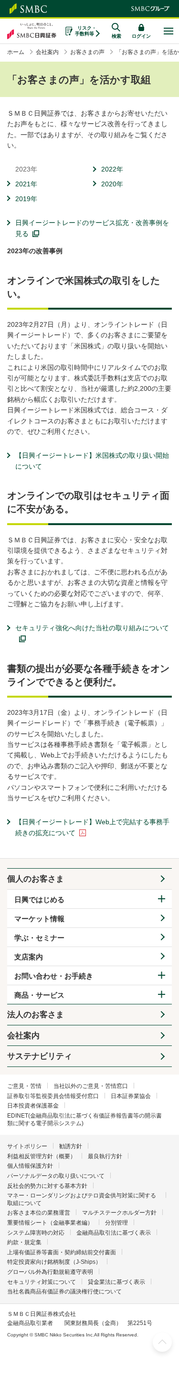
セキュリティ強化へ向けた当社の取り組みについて (92, 628)
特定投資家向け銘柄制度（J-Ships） (54, 1262)
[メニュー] (168, 31)
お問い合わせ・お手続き (53, 976)
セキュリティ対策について (41, 1282)
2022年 (112, 169)
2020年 (112, 184)
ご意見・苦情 (24, 1086)
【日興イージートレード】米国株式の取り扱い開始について (92, 461)
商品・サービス (39, 995)
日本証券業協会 (131, 1096)
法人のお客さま (35, 1014)
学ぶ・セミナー (39, 938)
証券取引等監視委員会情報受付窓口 (53, 1096)
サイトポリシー (27, 1146)
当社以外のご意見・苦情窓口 (90, 1086)
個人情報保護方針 (30, 1166)
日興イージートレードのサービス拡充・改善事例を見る (92, 228)
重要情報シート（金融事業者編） (50, 1222)
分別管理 (116, 1222)
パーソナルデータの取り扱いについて (56, 1176)
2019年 (26, 199)
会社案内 (23, 1035)
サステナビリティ (39, 1056)
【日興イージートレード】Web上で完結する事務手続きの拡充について (92, 827)
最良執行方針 (105, 1156)
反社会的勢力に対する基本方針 (47, 1186)
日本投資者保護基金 (33, 1105)
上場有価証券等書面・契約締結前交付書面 (61, 1252)
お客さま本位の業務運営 (38, 1212)
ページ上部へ (162, 1342)
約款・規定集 (24, 1242)
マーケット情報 (39, 919)
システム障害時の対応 (35, 1232)
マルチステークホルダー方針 (119, 1212)
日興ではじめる (39, 899)
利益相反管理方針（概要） (41, 1156)
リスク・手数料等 (85, 30)
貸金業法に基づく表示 (116, 1282)
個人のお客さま (35, 878)
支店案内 (28, 957)
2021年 (26, 184)
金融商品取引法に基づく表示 (113, 1232)
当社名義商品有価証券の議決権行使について (64, 1291)
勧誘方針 (70, 1146)
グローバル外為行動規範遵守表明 (50, 1272)
